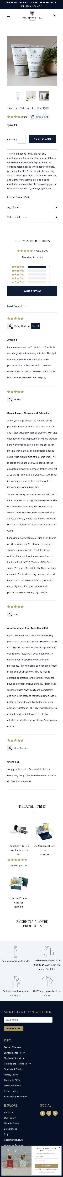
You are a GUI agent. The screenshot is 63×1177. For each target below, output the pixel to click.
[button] (8, 16)
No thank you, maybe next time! (46, 1172)
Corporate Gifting (12, 1080)
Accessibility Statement (15, 1096)
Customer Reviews (13, 1139)
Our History (10, 1117)
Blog (6, 1134)
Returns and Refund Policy (17, 1063)
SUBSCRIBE (46, 1165)
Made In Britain (11, 1123)
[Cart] (54, 16)
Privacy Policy (11, 1074)
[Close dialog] (59, 1147)
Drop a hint (42, 117)
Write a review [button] (32, 291)
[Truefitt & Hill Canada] (32, 16)
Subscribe (14, 1028)
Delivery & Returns (17, 217)
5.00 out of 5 (41, 251)
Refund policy (11, 1091)
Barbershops (10, 1128)
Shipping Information (14, 1058)
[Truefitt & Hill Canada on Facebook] (42, 1113)
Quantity (12, 139)
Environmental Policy (14, 1052)
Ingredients (13, 207)
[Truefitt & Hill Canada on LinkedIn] (48, 1113)
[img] (15, 318)
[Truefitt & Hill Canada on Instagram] (55, 1113)
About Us (8, 1112)
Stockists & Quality (13, 1069)
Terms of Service (12, 1047)
